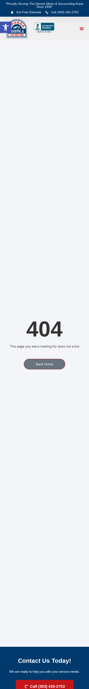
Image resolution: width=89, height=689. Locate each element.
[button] (5, 27)
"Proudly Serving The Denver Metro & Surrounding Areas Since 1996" (44, 5)
